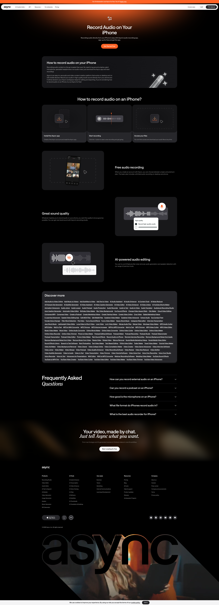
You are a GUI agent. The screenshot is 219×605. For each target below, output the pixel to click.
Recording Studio (47, 480)
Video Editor (45, 483)
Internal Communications (104, 489)
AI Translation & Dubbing (76, 504)
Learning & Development (103, 492)
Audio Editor (45, 486)
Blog (125, 483)
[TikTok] (156, 518)
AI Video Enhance (74, 486)
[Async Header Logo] (7, 7)
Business (99, 480)
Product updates (128, 492)
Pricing (57, 7)
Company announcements (158, 489)
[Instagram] (151, 518)
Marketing (99, 486)
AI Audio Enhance (74, 480)
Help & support (128, 489)
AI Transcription (73, 483)
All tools (126, 486)
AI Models (45, 492)
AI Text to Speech (46, 489)
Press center (154, 486)
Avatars (44, 501)
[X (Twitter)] (161, 518)
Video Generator (46, 495)
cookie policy (135, 602)
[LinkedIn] (170, 518)
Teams (98, 483)
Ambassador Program (130, 498)
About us (153, 480)
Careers (153, 483)
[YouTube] (165, 518)
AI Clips (71, 492)
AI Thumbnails (73, 501)
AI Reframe (72, 495)
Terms (153, 492)
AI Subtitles (72, 498)
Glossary (126, 495)
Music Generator (46, 504)
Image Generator (46, 498)
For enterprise (49, 7)
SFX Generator (46, 507)
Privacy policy (155, 495)
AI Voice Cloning (73, 489)
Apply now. (123, 1)
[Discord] (175, 518)
